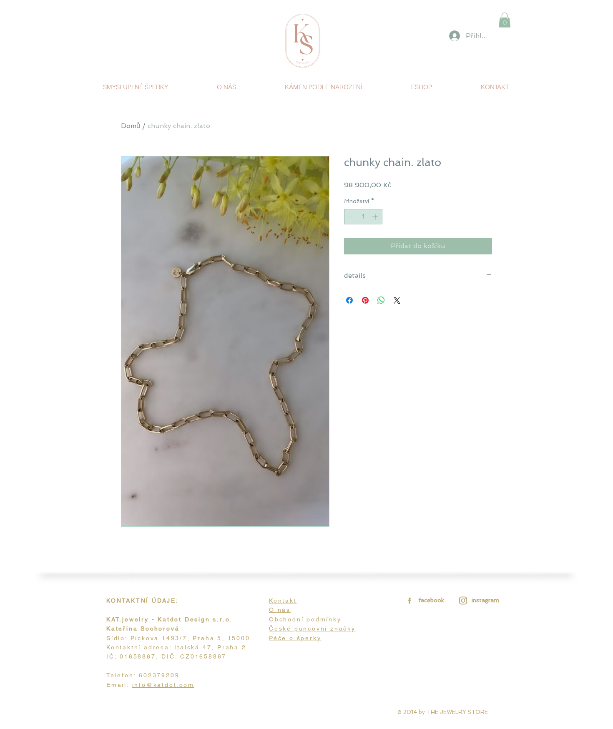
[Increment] (376, 216)
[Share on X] (397, 300)
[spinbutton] (363, 216)
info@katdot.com (163, 684)
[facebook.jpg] (408, 600)
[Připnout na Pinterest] (365, 300)
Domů (130, 126)
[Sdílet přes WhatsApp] (381, 300)
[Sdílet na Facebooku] (349, 300)
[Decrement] (350, 216)
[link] (504, 20)
